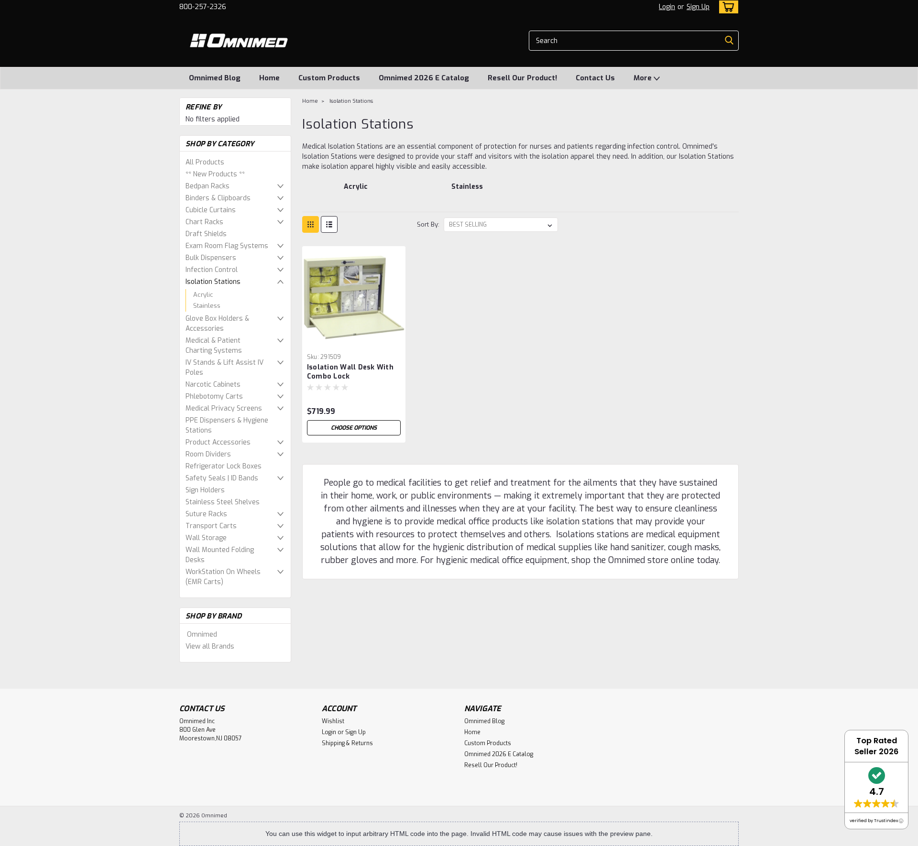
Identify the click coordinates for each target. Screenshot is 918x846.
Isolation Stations (213, 281)
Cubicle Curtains (211, 210)
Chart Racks (204, 222)
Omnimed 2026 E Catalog (424, 78)
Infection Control (212, 269)
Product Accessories (218, 442)
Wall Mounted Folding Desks (220, 554)
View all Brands (210, 646)
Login (667, 6)
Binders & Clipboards (218, 198)
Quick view (354, 342)
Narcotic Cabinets (213, 384)
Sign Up (698, 6)
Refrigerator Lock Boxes (224, 466)
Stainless (206, 306)
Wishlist (333, 721)
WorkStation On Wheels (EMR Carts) (223, 576)
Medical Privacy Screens (224, 408)
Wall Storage (206, 537)
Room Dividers (208, 454)
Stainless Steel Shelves (223, 502)
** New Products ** (215, 174)
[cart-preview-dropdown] (726, 6)
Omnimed (202, 634)
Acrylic (203, 295)
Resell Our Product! (522, 78)
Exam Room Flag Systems (227, 245)
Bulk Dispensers (211, 257)
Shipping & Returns (347, 743)
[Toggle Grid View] (310, 224)
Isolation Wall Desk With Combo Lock (350, 372)
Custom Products (329, 78)
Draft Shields (206, 234)
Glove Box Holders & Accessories (217, 323)
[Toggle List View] (329, 224)
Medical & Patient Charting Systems (214, 345)
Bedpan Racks (208, 186)
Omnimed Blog (214, 78)
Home (269, 78)
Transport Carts (211, 526)
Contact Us (595, 78)
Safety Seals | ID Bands (222, 478)
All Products (205, 162)
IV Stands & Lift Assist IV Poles (224, 367)
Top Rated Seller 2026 (876, 746)
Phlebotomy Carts (214, 396)
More (644, 78)
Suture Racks (206, 514)
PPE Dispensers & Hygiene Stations (227, 425)
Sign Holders (205, 490)
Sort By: (428, 224)
